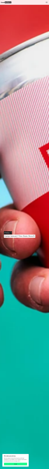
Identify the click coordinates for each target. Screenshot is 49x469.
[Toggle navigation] (46, 2)
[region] (15, 460)
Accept (15, 463)
